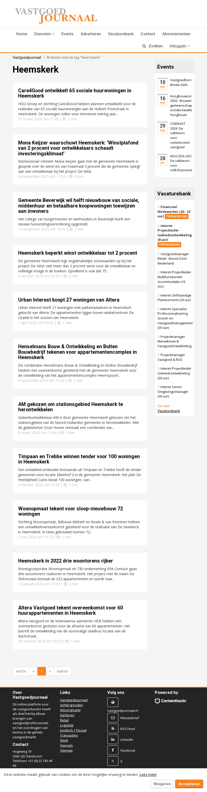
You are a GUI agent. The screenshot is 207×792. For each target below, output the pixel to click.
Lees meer (148, 774)
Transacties (69, 735)
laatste (62, 671)
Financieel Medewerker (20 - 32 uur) (174, 211)
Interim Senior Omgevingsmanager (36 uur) (173, 391)
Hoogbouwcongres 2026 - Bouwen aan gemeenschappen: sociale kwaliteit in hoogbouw (184, 105)
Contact (148, 34)
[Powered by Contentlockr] (171, 700)
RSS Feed (127, 728)
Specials (66, 745)
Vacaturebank (121, 34)
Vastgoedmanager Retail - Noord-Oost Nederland (173, 259)
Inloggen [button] (178, 46)
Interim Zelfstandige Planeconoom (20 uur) (174, 297)
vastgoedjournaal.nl (122, 710)
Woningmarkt (70, 710)
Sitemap (66, 750)
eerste (21, 671)
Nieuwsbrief (129, 718)
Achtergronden (71, 705)
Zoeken (155, 46)
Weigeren (162, 784)
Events (67, 34)
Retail (64, 720)
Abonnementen (176, 34)
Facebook (127, 750)
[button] (44, 34)
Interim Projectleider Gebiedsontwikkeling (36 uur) (174, 373)
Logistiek (66, 725)
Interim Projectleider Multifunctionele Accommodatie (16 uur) (174, 279)
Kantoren (67, 715)
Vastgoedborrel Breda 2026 (182, 82)
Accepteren (189, 784)
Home (21, 34)
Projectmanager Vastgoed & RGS (171, 357)
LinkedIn (126, 739)
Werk (64, 740)
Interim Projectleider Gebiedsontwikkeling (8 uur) (175, 234)
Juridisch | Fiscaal (73, 730)
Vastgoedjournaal (27, 57)
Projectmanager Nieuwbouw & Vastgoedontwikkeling (174, 341)
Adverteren (91, 34)
